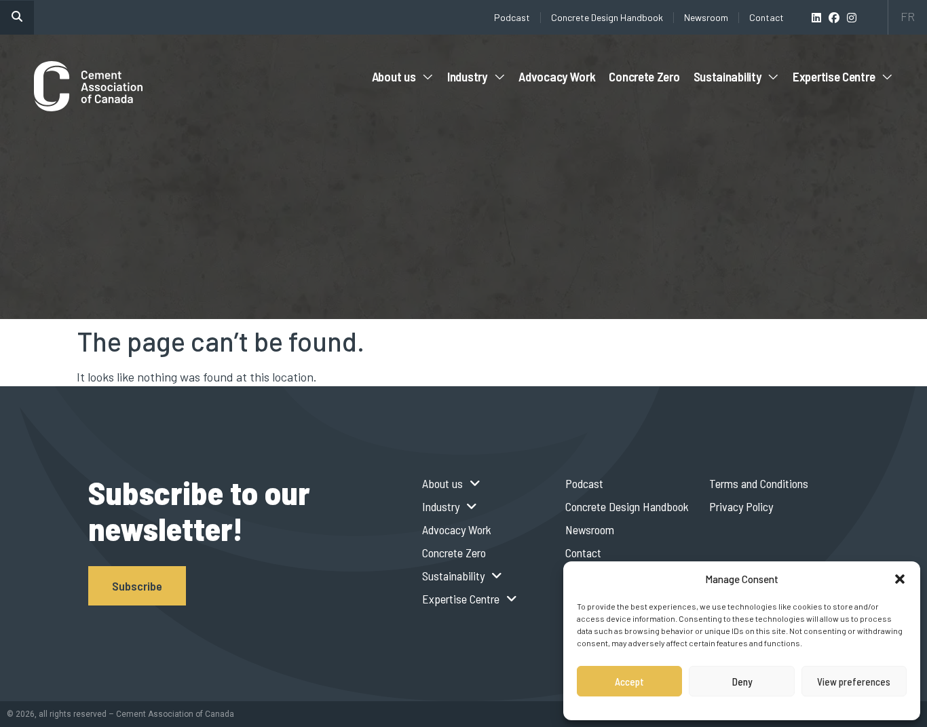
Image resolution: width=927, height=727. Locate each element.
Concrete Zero (644, 76)
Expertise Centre (834, 76)
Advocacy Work (556, 76)
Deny (742, 681)
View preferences (853, 681)
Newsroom (706, 17)
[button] (900, 579)
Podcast (512, 17)
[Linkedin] (816, 17)
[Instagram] (851, 17)
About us (394, 76)
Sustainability (727, 76)
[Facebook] (834, 17)
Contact (766, 17)
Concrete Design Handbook (607, 17)
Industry (467, 76)
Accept (629, 681)
